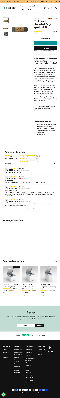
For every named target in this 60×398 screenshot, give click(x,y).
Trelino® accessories (17, 371)
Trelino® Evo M (18, 352)
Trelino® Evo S (18, 349)
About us (31, 9)
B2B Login (28, 362)
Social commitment (28, 371)
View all (55, 261)
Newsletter (28, 365)
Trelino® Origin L (18, 367)
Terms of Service (29, 383)
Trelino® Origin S (18, 358)
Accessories (33, 6)
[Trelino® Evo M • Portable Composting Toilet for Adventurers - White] (22, 295)
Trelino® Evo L (18, 355)
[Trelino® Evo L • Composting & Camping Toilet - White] (41, 295)
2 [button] (28, 209)
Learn (22, 9)
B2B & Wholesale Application (29, 359)
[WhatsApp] (3, 394)
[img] (13, 168)
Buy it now (46, 48)
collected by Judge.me (11, 158)
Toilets (22, 6)
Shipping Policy (29, 375)
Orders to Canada (39, 355)
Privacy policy (29, 380)
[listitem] (45, 84)
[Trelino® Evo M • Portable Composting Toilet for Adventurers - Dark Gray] (24, 295)
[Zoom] (19, 26)
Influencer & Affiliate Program (28, 353)
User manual (28, 349)
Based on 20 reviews (10, 157)
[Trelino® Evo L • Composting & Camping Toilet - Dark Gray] (43, 295)
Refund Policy (29, 377)
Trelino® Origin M (18, 362)
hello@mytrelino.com (42, 351)
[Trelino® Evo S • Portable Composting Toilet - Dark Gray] (3, 293)
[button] (38, 31)
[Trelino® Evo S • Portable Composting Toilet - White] (5, 293)
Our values (28, 368)
